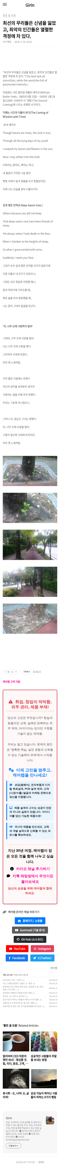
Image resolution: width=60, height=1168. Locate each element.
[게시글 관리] (16, 672)
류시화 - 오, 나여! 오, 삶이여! (14, 996)
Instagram (44, 949)
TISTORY (31, 1162)
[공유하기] (12, 672)
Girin (30, 4)
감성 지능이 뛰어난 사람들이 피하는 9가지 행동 (21, 999)
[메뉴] (5, 5)
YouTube (19, 949)
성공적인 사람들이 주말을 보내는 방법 (17, 992)
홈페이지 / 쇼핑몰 (32, 921)
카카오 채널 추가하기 (33, 869)
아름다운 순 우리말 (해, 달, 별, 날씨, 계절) (18, 1003)
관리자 (41, 1162)
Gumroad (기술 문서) (32, 930)
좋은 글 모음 (8, 975)
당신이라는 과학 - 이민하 (12, 980)
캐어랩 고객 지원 (11, 681)
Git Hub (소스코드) (32, 939)
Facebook (18, 958)
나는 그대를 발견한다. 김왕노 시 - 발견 (17, 983)
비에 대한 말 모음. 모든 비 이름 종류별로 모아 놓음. (22, 1006)
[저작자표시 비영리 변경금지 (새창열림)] (37, 672)
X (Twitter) (44, 958)
